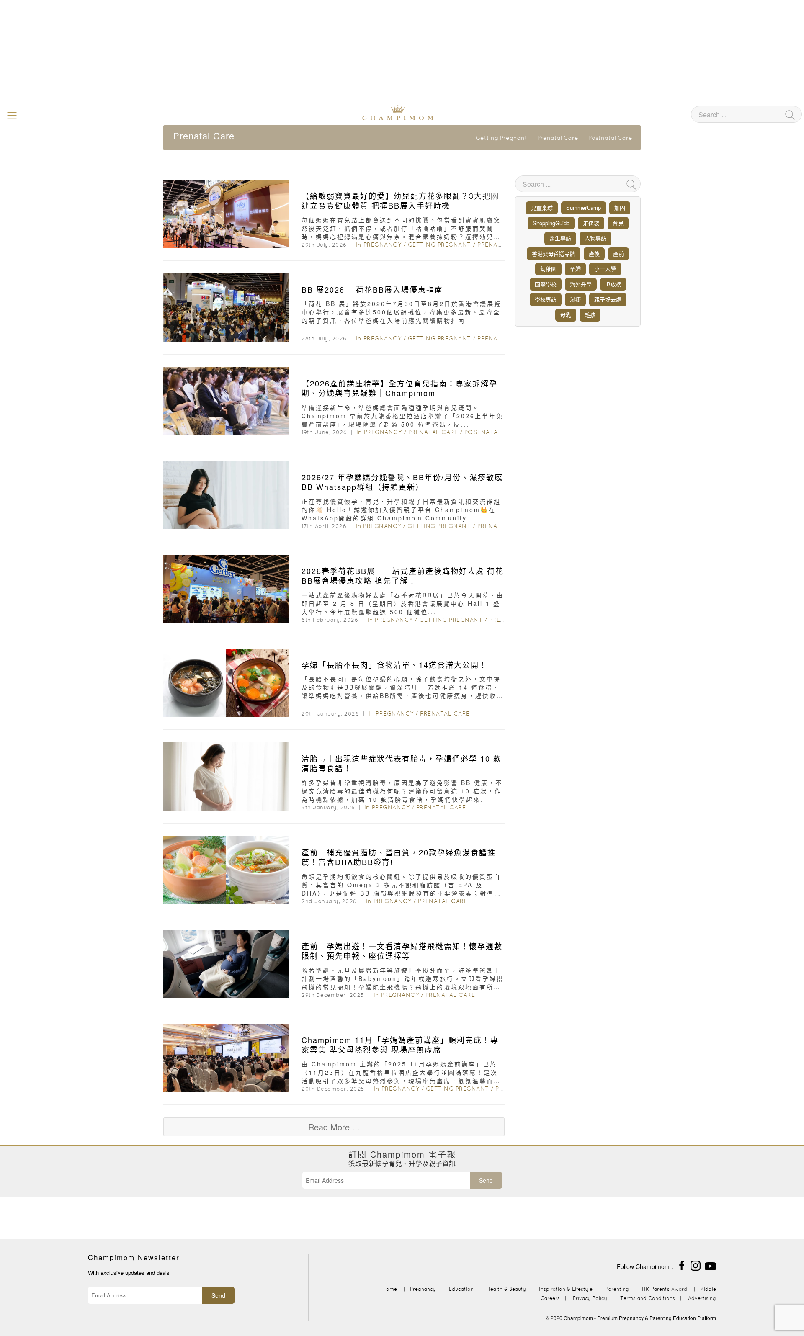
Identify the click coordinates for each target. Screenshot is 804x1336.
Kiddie (708, 1289)
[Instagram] (696, 1264)
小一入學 (605, 269)
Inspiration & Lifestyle (566, 1289)
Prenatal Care (557, 137)
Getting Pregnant (501, 137)
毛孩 (590, 315)
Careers (550, 1298)
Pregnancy (382, 244)
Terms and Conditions (647, 1298)
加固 (619, 207)
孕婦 (575, 269)
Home (389, 1289)
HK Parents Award (664, 1289)
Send (486, 1180)
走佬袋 (591, 223)
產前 (618, 253)
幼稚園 (548, 269)
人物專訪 (595, 238)
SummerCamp (583, 207)
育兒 (618, 223)
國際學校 (546, 284)
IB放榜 (613, 284)
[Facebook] (681, 1264)
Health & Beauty (506, 1289)
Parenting (617, 1289)
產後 (594, 253)
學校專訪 (546, 299)
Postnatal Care (610, 137)
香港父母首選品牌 (553, 253)
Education (461, 1289)
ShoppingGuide (551, 223)
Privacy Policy (590, 1298)
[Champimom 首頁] (345, 112)
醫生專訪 (560, 238)
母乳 (565, 315)
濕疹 (575, 299)
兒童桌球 (542, 207)
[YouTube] (710, 1264)
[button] (10, 115)
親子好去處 (607, 299)
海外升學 (581, 284)
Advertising (702, 1298)
